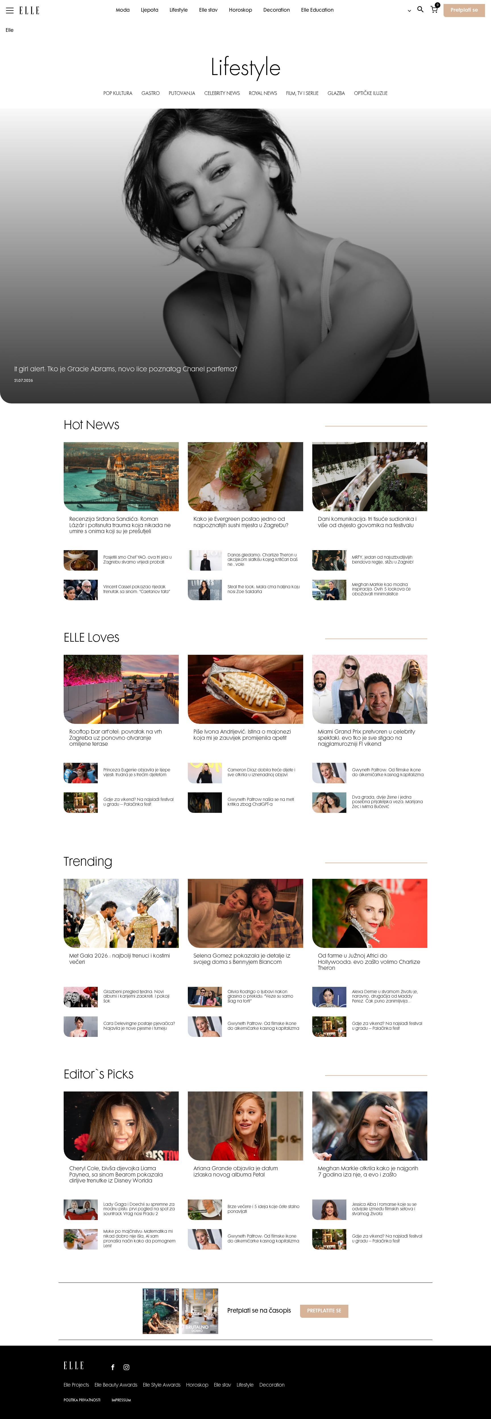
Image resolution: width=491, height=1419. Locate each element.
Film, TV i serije (302, 94)
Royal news (263, 94)
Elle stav (208, 10)
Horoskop (240, 10)
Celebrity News (222, 94)
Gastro (151, 94)
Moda (123, 10)
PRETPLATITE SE (324, 1311)
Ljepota (149, 10)
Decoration (276, 10)
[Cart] (434, 10)
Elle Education (317, 10)
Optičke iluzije (371, 94)
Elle (10, 30)
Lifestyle (179, 10)
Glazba (336, 94)
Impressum (121, 1400)
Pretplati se (464, 10)
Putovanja (182, 94)
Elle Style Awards (161, 1385)
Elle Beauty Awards (116, 1385)
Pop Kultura (117, 94)
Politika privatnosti (82, 1400)
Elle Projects (76, 1385)
